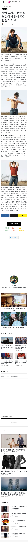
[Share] (5, 215)
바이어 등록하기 (14, 224)
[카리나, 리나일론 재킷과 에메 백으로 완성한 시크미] (5, 535)
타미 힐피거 (14, 237)
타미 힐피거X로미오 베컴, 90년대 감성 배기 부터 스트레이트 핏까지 (21, 347)
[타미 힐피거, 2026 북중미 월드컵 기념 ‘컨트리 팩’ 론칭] (21, 356)
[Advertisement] (14, 258)
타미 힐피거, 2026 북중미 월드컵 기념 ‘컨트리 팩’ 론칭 (21, 362)
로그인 (12, 376)
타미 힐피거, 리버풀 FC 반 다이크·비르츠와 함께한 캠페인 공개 (7, 362)
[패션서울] (14, 2)
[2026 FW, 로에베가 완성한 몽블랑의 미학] (5, 522)
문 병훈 (5, 24)
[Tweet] (14, 215)
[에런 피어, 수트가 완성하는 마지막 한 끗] (5, 529)
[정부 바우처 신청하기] (22, 215)
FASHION (8, 6)
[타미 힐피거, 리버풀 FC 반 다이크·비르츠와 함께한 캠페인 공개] (7, 356)
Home (4, 6)
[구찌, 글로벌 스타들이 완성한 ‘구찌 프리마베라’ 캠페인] (5, 509)
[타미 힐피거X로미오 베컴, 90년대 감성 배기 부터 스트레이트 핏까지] (21, 340)
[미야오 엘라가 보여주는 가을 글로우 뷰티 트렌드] (5, 515)
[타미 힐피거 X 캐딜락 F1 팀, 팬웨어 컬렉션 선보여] (7, 340)
